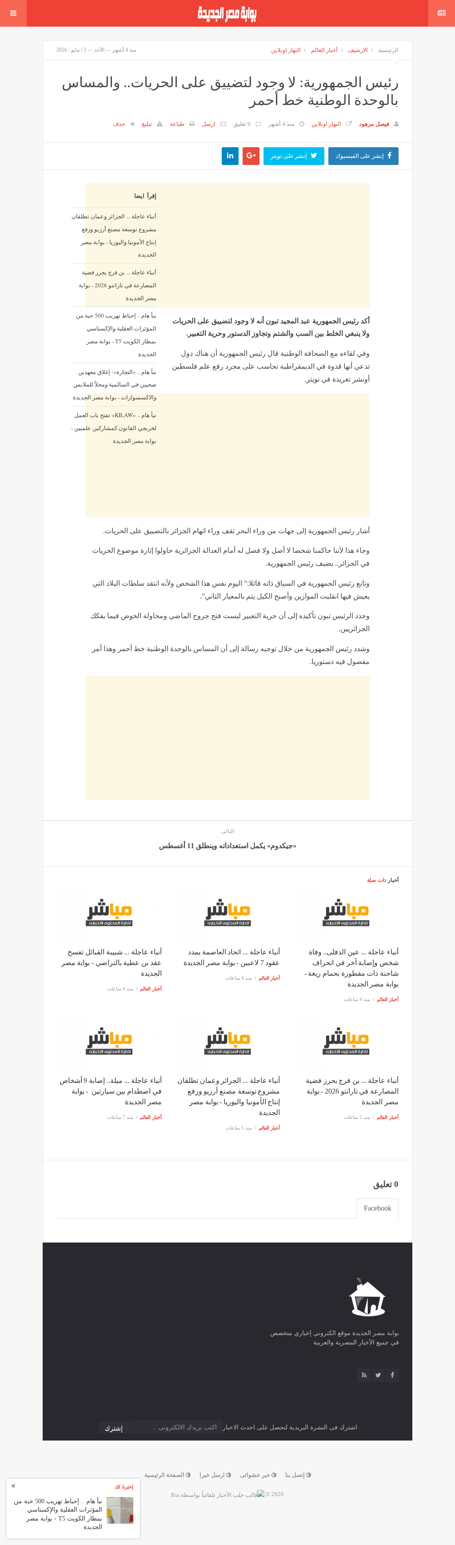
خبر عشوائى (255, 1475)
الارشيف (358, 50)
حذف (119, 124)
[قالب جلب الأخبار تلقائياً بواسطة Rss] (217, 1494)
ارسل (209, 124)
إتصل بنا (295, 1475)
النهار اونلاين (286, 50)
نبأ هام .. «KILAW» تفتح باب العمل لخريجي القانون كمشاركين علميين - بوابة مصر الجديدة (113, 428)
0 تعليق (242, 124)
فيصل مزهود (374, 124)
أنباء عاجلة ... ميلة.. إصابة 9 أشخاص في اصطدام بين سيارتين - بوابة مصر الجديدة (111, 1091)
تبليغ (147, 124)
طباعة (177, 124)
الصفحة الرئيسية (165, 1475)
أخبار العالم (324, 50)
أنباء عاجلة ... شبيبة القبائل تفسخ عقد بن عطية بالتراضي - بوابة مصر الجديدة (111, 962)
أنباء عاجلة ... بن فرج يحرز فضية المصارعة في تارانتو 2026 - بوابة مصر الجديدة (117, 285)
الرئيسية (388, 50)
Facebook (377, 1208)
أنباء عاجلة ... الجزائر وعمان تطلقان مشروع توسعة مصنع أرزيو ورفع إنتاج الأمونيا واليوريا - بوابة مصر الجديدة (114, 235)
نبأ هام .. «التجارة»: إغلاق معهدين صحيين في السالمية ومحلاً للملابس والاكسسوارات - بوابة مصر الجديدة (114, 385)
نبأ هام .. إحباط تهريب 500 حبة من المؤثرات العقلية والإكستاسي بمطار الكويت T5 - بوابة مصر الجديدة (116, 334)
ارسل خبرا (213, 1475)
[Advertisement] (227, 517)
